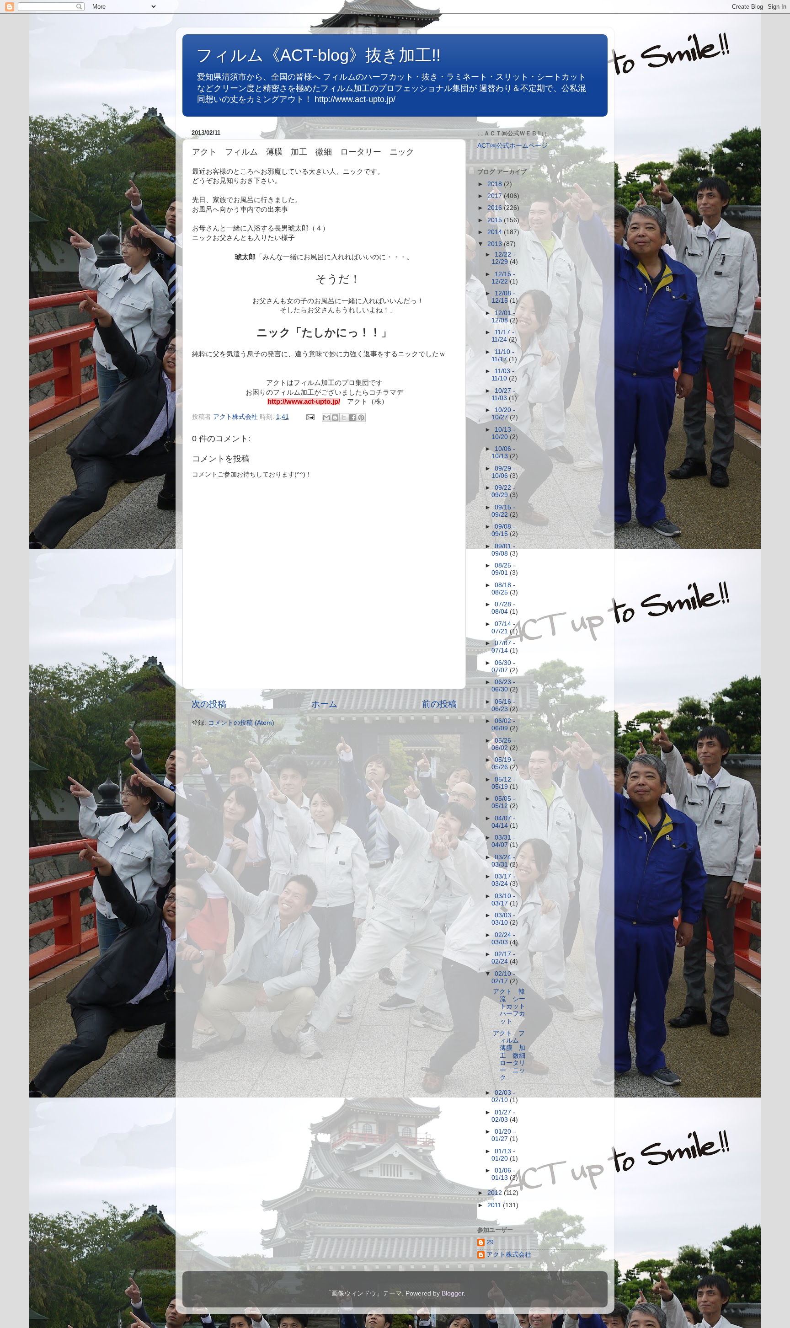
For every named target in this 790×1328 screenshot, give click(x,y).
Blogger (453, 1293)
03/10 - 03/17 (503, 900)
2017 (495, 196)
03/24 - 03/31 (503, 861)
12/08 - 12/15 (503, 297)
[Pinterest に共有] (361, 417)
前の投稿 (439, 704)
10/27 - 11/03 (503, 394)
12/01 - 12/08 (503, 317)
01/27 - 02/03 (503, 1116)
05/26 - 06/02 (503, 744)
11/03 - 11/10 (502, 375)
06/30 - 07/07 (503, 666)
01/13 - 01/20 (503, 1155)
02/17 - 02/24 (503, 958)
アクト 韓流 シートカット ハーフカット (512, 1006)
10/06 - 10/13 (503, 452)
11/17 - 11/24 (502, 336)
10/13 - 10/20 (503, 433)
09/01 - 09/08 (503, 550)
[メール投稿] (309, 416)
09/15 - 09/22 (503, 511)
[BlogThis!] (335, 417)
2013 (495, 244)
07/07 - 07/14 (503, 647)
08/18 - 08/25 (503, 589)
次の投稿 (209, 704)
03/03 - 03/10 (503, 919)
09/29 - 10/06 (503, 472)
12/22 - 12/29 (503, 258)
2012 (495, 1192)
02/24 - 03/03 (503, 939)
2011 (495, 1205)
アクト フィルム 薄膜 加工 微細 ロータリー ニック (512, 1055)
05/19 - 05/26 (503, 763)
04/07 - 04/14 (503, 822)
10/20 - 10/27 (503, 414)
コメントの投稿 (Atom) (241, 722)
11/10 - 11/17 (502, 355)
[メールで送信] (326, 417)
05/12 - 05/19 (503, 783)
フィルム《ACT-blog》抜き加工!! (318, 55)
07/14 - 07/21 (503, 628)
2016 (495, 207)
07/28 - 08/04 (503, 608)
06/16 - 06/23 (503, 705)
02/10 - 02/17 (503, 977)
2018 (495, 184)
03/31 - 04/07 (503, 841)
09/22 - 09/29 (503, 491)
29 (490, 1242)
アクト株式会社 (508, 1254)
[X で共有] (343, 417)
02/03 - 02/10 (503, 1096)
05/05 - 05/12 (503, 802)
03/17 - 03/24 (503, 880)
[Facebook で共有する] (352, 417)
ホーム (324, 704)
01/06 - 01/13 (503, 1174)
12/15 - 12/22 (503, 278)
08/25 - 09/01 (503, 569)
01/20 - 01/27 (503, 1135)
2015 (495, 220)
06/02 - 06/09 (503, 725)
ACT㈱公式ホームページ (512, 145)
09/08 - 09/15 (503, 530)
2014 (495, 232)
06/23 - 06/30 (503, 686)
